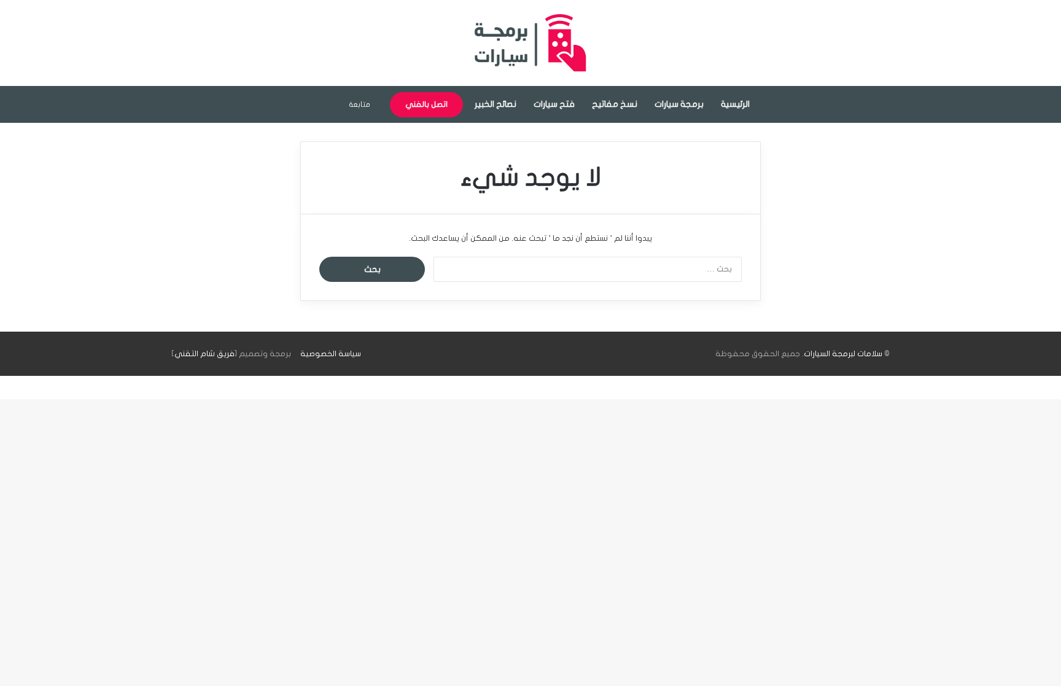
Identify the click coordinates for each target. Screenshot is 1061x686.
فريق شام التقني (204, 353)
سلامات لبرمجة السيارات (843, 353)
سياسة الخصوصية (330, 353)
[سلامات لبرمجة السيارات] (530, 43)
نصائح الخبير (495, 104)
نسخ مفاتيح (614, 104)
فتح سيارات (554, 104)
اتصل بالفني (426, 104)
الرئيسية (735, 104)
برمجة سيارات (679, 104)
